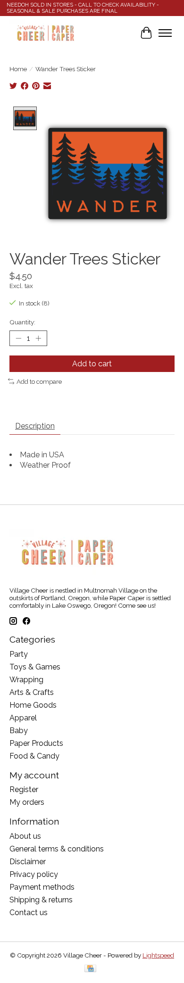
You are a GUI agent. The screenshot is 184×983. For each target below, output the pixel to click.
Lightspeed (158, 955)
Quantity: (22, 322)
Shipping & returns (41, 899)
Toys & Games (34, 666)
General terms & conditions (56, 848)
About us (25, 836)
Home (18, 69)
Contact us (28, 912)
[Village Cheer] (45, 33)
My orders (26, 802)
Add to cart (92, 363)
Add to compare (39, 381)
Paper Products (36, 743)
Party (18, 654)
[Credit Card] (90, 969)
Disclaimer (27, 861)
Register (23, 789)
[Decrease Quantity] (18, 338)
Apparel (23, 717)
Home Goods (33, 705)
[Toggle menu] (165, 33)
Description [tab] (35, 425)
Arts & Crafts (31, 692)
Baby (18, 730)
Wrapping (26, 679)
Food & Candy (34, 756)
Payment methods (42, 887)
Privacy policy (33, 874)
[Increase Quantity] (38, 338)
